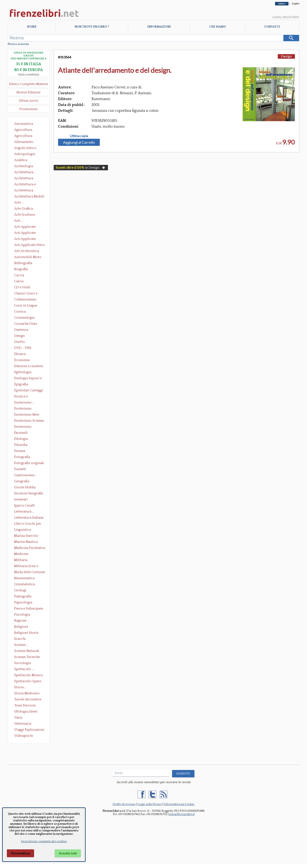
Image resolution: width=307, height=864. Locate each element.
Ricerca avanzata (18, 44)
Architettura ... (25, 172)
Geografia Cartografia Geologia (23, 481)
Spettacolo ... (24, 669)
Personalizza (20, 853)
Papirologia (23, 602)
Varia (18, 717)
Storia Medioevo (27, 693)
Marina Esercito (26, 536)
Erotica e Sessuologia (23, 396)
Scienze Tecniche (27, 657)
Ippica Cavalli (24, 505)
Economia (21, 360)
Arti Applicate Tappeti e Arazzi (26, 239)
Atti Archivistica (26, 251)
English (295, 3)
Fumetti (20, 469)
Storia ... (20, 687)
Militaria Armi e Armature (26, 566)
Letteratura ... (24, 511)
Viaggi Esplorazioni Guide (29, 730)
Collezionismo (25, 299)
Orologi (20, 590)
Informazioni (159, 26)
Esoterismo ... (24, 402)
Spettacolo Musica (28, 675)
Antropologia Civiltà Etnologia (27, 154)
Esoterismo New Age (26, 415)
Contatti (272, 26)
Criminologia (24, 317)
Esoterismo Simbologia (23, 427)
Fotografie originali (29, 463)
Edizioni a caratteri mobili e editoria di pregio (29, 366)
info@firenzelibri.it (182, 814)
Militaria (20, 560)
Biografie (21, 269)
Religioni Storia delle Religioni (26, 633)
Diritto (19, 342)
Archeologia (23, 166)
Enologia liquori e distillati (28, 378)
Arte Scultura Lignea (24, 215)
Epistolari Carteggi (28, 390)
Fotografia (22, 457)
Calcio (19, 281)
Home (31, 26)
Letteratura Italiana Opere (28, 518)
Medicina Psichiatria (29, 548)
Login (276, 17)
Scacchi (20, 639)
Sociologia (22, 663)
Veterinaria (22, 723)
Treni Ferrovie (25, 705)
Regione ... (21, 620)
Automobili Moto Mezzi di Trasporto (28, 257)
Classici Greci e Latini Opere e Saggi (29, 293)
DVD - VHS (22, 348)
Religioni (21, 627)
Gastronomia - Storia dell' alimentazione (25, 475)
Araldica (20, 160)
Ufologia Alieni (25, 711)
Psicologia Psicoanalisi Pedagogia (23, 615)
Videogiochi (23, 736)
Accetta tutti (68, 853)
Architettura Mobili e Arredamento (29, 197)
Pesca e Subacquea (28, 608)
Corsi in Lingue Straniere (25, 306)
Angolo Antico (25, 148)
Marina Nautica (26, 542)
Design (19, 336)
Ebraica (20, 354)
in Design (77, 167)
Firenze (19, 451)
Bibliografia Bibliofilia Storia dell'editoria (26, 263)
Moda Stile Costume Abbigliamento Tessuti (29, 572)
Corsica (20, 311)
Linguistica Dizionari (22, 530)
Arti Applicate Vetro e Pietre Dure (29, 245)
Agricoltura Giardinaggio (24, 136)
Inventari (21, 499)
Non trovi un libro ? (92, 26)
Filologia (21, 439)
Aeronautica (23, 124)
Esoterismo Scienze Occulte (29, 421)
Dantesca (21, 330)
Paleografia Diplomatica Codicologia (23, 596)
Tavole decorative (27, 699)
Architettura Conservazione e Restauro (26, 178)
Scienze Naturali (26, 651)
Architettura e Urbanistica (25, 184)
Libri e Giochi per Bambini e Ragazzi (28, 524)
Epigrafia (21, 384)
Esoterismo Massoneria (23, 409)
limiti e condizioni (28, 74)
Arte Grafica (23, 208)
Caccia (19, 275)
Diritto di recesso (124, 804)
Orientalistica (24, 584)
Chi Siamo (217, 26)
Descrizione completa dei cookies (44, 841)
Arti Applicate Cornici (25, 233)
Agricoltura (23, 130)
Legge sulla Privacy (149, 804)
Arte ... (19, 202)
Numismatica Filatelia (24, 578)
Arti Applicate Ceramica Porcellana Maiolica (29, 227)
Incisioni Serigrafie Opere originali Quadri (28, 493)
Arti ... (18, 221)
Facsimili (21, 433)
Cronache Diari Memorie (25, 324)
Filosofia (20, 445)
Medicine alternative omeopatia (22, 554)
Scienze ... (21, 645)
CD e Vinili (22, 287)
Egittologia (22, 372)
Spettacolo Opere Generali (27, 681)
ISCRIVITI (183, 773)
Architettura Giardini (23, 190)
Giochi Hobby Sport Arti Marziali (28, 487)
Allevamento (23, 142)
